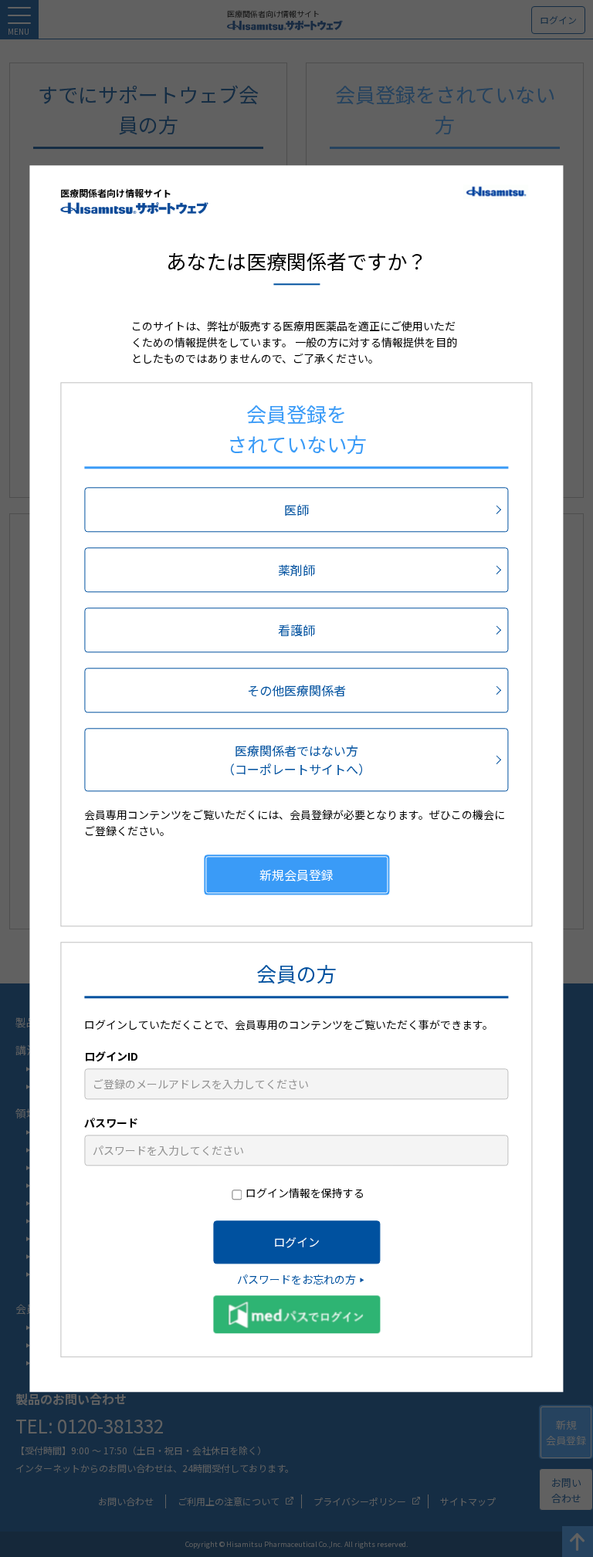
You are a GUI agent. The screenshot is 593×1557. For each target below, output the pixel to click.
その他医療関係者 (296, 690)
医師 (296, 509)
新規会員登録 (296, 874)
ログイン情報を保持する (305, 1192)
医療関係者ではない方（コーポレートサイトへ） (296, 759)
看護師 (296, 630)
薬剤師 (296, 569)
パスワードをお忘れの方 (296, 1279)
